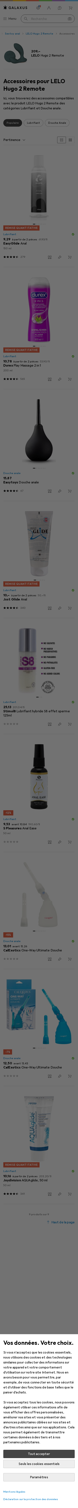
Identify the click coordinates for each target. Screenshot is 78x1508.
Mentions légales (14, 1491)
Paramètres (39, 1477)
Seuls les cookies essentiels (39, 1464)
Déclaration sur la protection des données (30, 1499)
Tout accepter (39, 1454)
